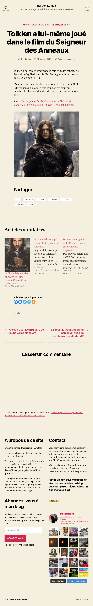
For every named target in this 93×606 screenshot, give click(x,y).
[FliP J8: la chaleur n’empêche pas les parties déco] (83, 562)
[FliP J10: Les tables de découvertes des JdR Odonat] (63, 562)
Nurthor (27, 59)
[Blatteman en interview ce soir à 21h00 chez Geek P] (73, 572)
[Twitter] (25, 302)
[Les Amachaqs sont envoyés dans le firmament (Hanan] (63, 531)
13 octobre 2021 (44, 59)
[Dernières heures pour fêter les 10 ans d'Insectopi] (53, 552)
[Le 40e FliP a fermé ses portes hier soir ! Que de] (73, 552)
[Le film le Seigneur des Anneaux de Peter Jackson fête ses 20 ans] (17, 255)
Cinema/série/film (61, 25)
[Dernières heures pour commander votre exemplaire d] (83, 542)
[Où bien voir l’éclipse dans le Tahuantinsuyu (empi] (63, 542)
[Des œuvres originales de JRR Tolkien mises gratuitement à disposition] (75, 263)
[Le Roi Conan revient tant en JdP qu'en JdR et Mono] (83, 531)
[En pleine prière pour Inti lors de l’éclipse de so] (53, 542)
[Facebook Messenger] (20, 302)
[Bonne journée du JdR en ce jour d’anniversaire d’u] (63, 552)
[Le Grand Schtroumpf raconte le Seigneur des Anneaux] (46, 263)
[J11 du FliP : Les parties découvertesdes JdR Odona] (53, 562)
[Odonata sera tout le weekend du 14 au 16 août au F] (73, 531)
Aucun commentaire (66, 59)
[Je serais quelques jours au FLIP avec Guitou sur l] (83, 572)
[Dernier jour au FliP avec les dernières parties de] (83, 552)
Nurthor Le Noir (46, 5)
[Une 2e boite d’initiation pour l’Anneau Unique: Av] (53, 531)
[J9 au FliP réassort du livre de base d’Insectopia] (73, 562)
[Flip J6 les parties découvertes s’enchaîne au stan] (53, 572)
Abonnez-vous (15, 538)
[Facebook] (16, 302)
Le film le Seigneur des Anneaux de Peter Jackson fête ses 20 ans (16, 277)
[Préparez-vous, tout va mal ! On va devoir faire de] (73, 542)
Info (18, 313)
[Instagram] (29, 302)
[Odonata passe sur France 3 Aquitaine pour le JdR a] (63, 572)
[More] (33, 302)
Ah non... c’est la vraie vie (36, 25)
